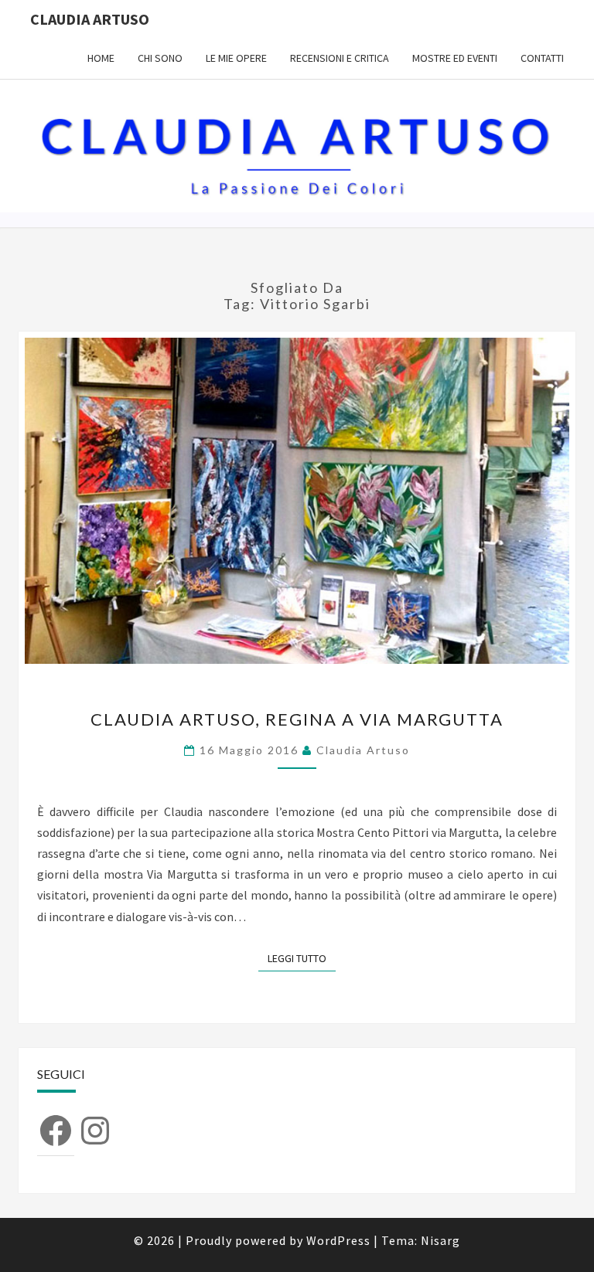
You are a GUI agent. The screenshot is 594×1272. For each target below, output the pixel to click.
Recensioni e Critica (339, 58)
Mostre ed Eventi (454, 58)
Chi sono (160, 58)
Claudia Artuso (89, 19)
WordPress (338, 1240)
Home (100, 58)
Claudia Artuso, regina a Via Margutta (297, 719)
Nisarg (440, 1240)
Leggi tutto (302, 958)
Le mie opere (236, 58)
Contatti (542, 58)
